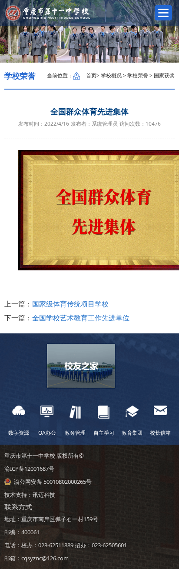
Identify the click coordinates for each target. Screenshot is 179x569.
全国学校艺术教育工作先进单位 (80, 318)
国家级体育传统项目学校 (70, 304)
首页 (91, 75)
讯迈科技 (44, 495)
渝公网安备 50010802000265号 (53, 482)
